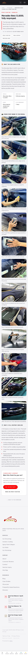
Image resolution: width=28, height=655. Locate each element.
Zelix (11, 641)
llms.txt (10, 638)
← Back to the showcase (14, 500)
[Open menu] (24, 2)
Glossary (5, 590)
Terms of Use (6, 636)
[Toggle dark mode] (20, 2)
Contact (4, 564)
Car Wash (5, 547)
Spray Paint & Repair (8, 544)
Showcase (9, 7)
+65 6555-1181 (18, 603)
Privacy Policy (16, 636)
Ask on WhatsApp (10, 487)
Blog (3, 578)
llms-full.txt (16, 638)
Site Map (5, 570)
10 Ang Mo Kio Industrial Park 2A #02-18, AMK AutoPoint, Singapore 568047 (15, 619)
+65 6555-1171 (18, 622)
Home (3, 7)
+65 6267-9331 (18, 612)
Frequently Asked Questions (11, 587)
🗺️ (21, 653)
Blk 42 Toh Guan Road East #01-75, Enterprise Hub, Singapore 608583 (15, 609)
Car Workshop (6, 550)
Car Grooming (6, 539)
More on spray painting (12, 492)
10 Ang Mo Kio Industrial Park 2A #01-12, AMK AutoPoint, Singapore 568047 (15, 600)
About (4, 558)
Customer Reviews (8, 561)
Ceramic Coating (7, 541)
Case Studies (6, 581)
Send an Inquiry (7, 567)
